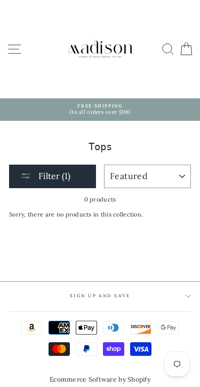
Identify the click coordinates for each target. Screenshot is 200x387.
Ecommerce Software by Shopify (100, 379)
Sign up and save (100, 295)
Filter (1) (53, 176)
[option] (100, 109)
